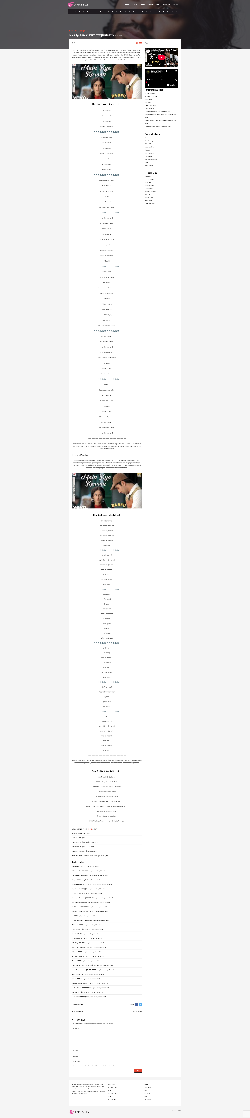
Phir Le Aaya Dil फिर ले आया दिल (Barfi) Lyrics (85, 842)
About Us (166, 4)
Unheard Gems (149, 144)
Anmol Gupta (148, 182)
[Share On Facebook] (136, 1004)
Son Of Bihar (148, 156)
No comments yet (79, 1011)
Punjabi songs (112, 1099)
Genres (151, 4)
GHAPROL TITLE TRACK (152, 96)
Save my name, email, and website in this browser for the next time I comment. (96, 1066)
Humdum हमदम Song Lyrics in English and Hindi (86, 961)
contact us (102, 1091)
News (158, 4)
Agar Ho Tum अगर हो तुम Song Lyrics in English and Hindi (89, 997)
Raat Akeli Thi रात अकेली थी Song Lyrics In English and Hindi (90, 907)
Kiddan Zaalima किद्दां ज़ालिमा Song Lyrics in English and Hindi (90, 871)
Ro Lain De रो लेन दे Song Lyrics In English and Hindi (87, 893)
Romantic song (112, 1087)
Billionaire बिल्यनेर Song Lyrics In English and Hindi (87, 952)
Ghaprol (147, 138)
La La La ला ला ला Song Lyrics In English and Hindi (87, 938)
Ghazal (147, 1090)
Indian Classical (112, 1093)
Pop (109, 1090)
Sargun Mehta (149, 188)
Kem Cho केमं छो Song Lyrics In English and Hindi (86, 934)
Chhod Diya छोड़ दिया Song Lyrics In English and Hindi (88, 943)
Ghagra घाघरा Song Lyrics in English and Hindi (86, 880)
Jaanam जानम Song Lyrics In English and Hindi (86, 979)
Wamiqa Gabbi (149, 197)
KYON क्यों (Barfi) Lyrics (78, 838)
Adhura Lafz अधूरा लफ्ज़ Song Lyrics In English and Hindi (89, 947)
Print (140, 42)
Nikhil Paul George (77, 30)
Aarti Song (148, 1087)
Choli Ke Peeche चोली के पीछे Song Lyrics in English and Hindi (90, 875)
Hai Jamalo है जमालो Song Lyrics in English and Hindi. (88, 925)
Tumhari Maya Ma (150, 93)
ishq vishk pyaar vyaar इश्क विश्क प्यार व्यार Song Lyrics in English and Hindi (94, 970)
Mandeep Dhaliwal (150, 191)
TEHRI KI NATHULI (150, 105)
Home (127, 4)
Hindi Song (111, 1084)
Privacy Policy (176, 1110)
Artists (134, 4)
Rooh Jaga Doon (149, 147)
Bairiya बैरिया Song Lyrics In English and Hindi (85, 866)
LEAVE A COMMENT (137, 1011)
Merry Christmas (149, 153)
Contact (176, 4)
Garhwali (147, 1093)
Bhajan (146, 1084)
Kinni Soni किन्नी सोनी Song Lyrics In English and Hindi (88, 929)
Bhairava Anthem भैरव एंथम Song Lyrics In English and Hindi (90, 983)
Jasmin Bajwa (148, 201)
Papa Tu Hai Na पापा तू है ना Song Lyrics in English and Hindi (89, 889)
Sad (109, 1096)
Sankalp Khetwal (149, 179)
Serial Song (148, 1099)
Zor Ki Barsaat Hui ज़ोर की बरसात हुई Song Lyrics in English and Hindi (92, 965)
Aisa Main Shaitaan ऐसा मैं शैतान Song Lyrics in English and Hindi (91, 902)
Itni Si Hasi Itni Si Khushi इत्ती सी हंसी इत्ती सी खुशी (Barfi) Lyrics (90, 856)
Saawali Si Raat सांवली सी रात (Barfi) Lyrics (84, 851)
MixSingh (147, 194)
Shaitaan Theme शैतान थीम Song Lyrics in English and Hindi (90, 911)
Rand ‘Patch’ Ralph (150, 204)
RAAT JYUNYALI (149, 108)
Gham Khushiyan (149, 141)
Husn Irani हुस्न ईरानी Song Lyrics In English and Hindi (88, 956)
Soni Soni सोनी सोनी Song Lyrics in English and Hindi (87, 992)
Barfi (120, 35)
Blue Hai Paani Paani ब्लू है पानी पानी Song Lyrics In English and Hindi (92, 884)
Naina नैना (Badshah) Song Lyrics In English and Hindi (88, 974)
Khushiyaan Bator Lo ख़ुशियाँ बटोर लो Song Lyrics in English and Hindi (92, 898)
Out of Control (149, 165)
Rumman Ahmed (149, 185)
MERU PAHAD (149, 99)
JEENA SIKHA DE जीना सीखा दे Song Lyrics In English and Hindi (90, 988)
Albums (143, 4)
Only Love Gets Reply (151, 159)
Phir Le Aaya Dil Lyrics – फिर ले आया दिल (83, 847)
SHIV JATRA (148, 102)
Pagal (146, 162)
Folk (146, 1096)
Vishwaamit (148, 176)
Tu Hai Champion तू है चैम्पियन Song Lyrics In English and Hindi (90, 920)
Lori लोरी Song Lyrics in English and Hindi (84, 916)
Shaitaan (147, 150)
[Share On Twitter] (140, 1004)
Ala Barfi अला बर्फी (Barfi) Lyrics (81, 833)
